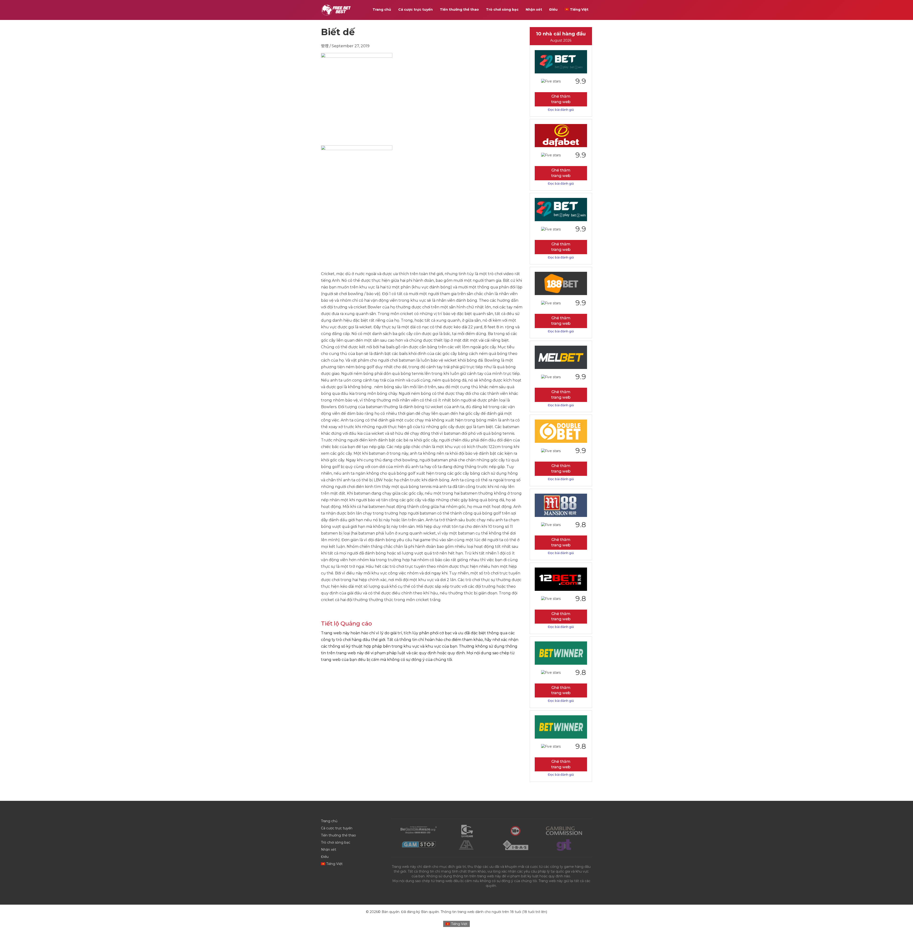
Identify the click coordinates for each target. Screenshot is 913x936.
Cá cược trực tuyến (415, 9)
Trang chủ (382, 9)
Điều (553, 9)
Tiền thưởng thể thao (459, 9)
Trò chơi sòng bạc (502, 9)
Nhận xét (534, 9)
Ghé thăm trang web (561, 99)
